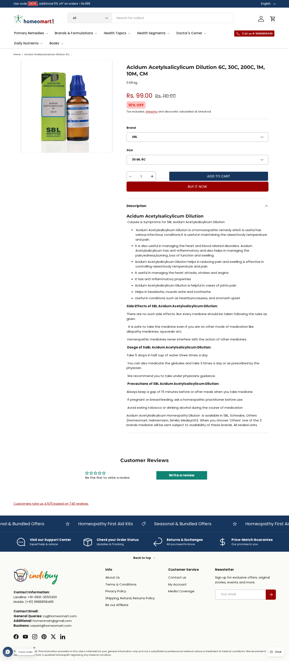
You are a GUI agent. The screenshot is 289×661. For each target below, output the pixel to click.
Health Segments (151, 33)
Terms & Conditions (120, 584)
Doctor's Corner (189, 33)
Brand (131, 128)
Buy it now (197, 186)
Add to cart (218, 176)
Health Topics (115, 33)
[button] (273, 18)
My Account (177, 584)
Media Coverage (181, 591)
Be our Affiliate (116, 605)
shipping (151, 112)
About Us (112, 577)
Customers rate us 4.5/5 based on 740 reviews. (51, 503)
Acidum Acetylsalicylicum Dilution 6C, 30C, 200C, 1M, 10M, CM (48, 54)
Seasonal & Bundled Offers (176, 524)
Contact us (177, 577)
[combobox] (150, 18)
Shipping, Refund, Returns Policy (130, 598)
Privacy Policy (115, 591)
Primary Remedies (29, 33)
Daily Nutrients (26, 43)
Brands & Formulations (74, 33)
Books (54, 43)
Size (130, 150)
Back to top (142, 558)
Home (17, 54)
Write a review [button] (181, 475)
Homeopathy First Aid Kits (99, 524)
